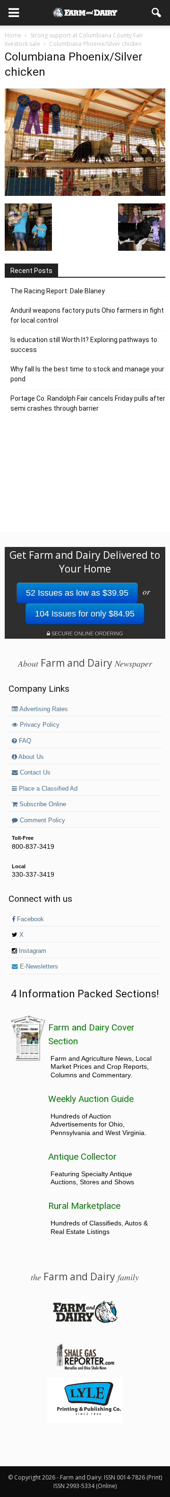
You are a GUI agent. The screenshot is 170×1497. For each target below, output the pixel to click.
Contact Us (34, 772)
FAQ (24, 741)
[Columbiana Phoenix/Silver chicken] (85, 193)
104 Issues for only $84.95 (85, 613)
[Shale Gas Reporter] (85, 1368)
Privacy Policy (39, 725)
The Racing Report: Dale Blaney (57, 291)
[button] (157, 13)
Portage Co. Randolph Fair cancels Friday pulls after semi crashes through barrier (87, 403)
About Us (30, 757)
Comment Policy (41, 820)
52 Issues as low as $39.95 (77, 593)
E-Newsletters (38, 966)
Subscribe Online (41, 804)
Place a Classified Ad (47, 788)
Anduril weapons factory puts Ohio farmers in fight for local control (87, 315)
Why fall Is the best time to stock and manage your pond (87, 374)
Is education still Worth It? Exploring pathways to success (83, 344)
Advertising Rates (43, 709)
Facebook (29, 919)
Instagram (31, 951)
